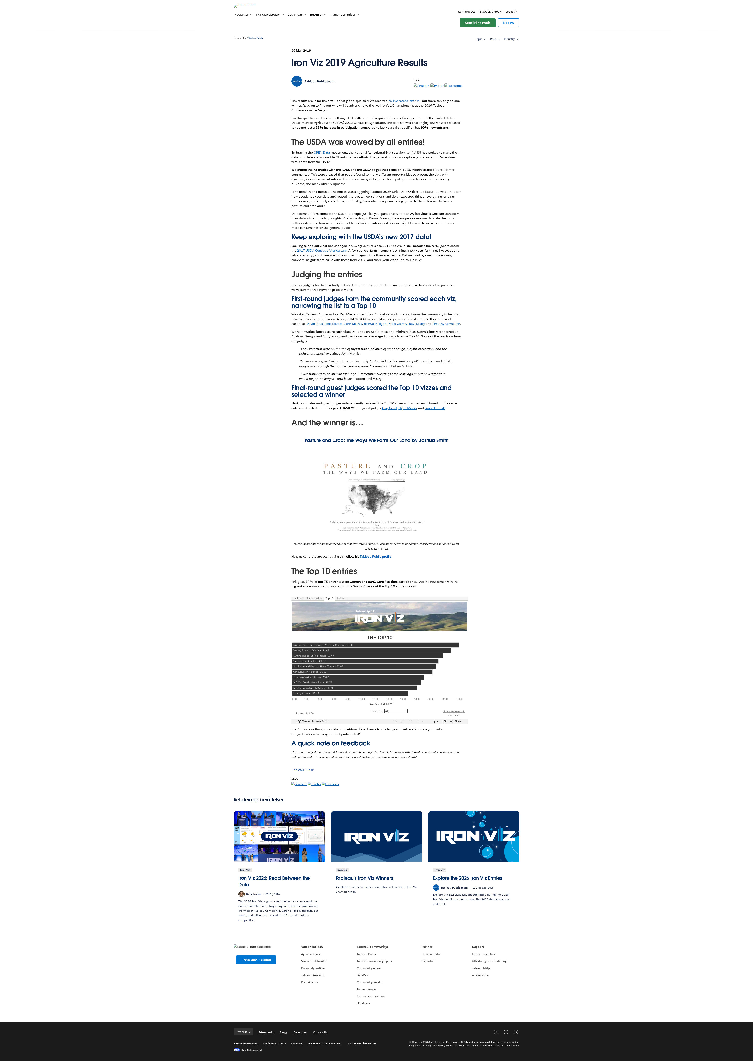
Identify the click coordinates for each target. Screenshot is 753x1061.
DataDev (362, 975)
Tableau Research (312, 975)
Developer (300, 1032)
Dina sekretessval (251, 1050)
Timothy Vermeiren (446, 324)
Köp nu (508, 23)
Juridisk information (246, 1043)
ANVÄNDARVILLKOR (274, 1043)
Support (478, 947)
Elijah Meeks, (407, 408)
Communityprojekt (369, 982)
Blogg (283, 1032)
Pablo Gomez (397, 324)
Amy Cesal (389, 408)
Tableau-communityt (372, 947)
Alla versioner (481, 975)
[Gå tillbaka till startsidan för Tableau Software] (250, 4)
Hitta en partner (432, 954)
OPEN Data (322, 152)
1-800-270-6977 (490, 11)
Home (237, 38)
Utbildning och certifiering (489, 961)
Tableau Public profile (375, 557)
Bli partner (428, 961)
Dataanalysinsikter (313, 968)
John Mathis (353, 324)
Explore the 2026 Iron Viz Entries (467, 878)
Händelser (363, 1003)
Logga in (511, 11)
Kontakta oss (466, 11)
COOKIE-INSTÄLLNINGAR (361, 1043)
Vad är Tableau (312, 947)
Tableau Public (255, 38)
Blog (244, 38)
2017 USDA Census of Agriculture (322, 250)
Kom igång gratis (477, 23)
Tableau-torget (366, 989)
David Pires (314, 324)
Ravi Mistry (417, 324)
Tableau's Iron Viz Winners (364, 878)
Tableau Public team (320, 81)
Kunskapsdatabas (483, 954)
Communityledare (368, 968)
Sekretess (296, 1043)
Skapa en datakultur (314, 961)
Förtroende (266, 1032)
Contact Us (320, 1032)
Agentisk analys (311, 954)
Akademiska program (370, 996)
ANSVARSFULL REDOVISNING (325, 1043)
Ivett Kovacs (333, 324)
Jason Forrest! (435, 408)
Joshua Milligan (375, 324)
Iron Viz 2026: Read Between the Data (274, 881)
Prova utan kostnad (256, 960)
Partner (427, 947)
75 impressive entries (403, 101)
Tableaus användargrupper (374, 961)
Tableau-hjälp (481, 968)
